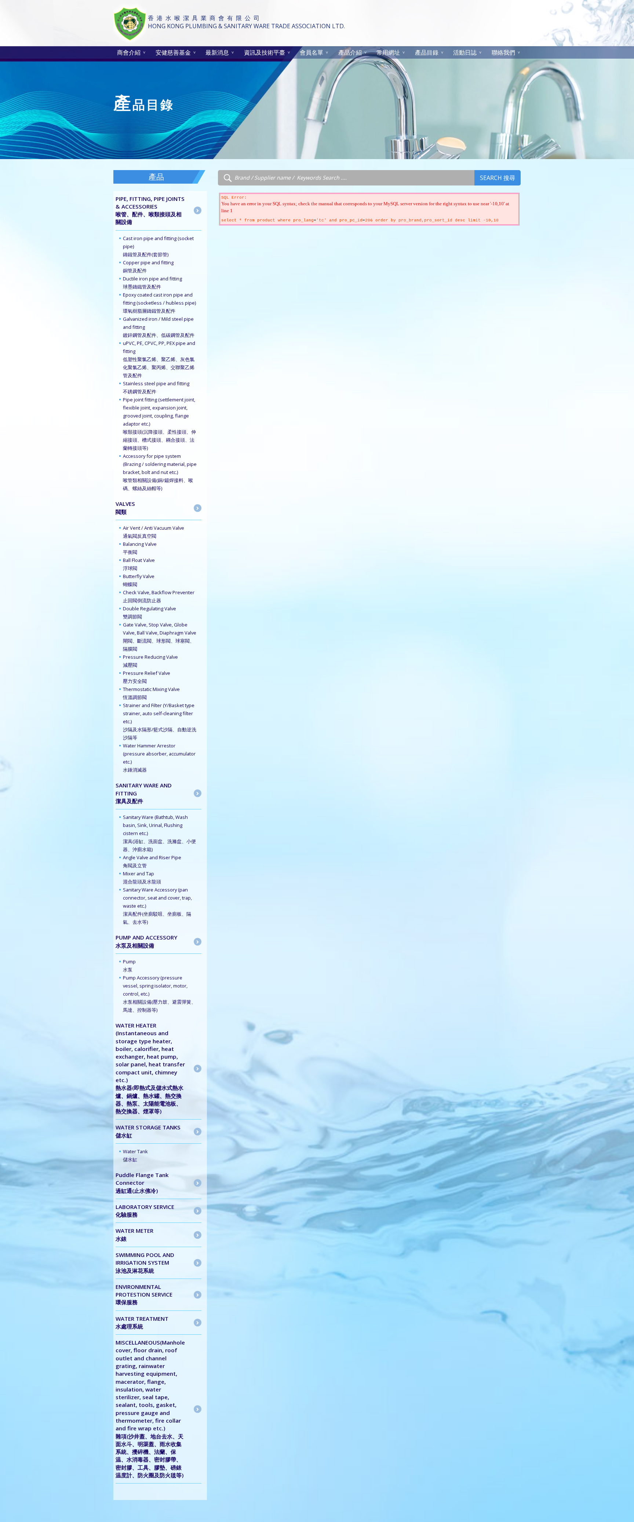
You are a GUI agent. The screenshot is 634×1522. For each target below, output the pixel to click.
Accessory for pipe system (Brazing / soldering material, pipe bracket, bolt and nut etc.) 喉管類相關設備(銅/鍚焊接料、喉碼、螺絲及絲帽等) (160, 472)
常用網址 (388, 52)
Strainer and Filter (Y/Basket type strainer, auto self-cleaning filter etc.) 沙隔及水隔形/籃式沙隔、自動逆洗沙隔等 (159, 721)
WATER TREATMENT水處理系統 (142, 1322)
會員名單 (311, 52)
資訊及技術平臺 (264, 52)
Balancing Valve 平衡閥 (140, 548)
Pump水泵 (129, 965)
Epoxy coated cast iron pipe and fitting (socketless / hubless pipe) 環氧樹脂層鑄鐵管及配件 (159, 302)
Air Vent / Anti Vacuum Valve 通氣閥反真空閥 (153, 532)
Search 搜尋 (497, 178)
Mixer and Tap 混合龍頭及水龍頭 (142, 877)
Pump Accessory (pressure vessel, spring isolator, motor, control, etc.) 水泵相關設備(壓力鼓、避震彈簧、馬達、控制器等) (159, 993)
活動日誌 (465, 52)
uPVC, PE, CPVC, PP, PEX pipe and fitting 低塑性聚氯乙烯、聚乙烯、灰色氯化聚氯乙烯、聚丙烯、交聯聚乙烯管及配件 (159, 359)
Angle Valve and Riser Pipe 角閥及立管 (152, 861)
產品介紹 (350, 52)
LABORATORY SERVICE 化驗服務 (145, 1210)
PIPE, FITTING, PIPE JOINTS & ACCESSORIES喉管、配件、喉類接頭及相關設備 (150, 210)
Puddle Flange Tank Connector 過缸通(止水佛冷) (142, 1182)
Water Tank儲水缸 (135, 1155)
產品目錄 (426, 52)
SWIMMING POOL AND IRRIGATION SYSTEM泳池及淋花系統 (145, 1262)
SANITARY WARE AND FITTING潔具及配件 (144, 793)
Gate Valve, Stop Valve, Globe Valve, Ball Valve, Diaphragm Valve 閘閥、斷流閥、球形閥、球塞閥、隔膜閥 (159, 636)
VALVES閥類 (125, 507)
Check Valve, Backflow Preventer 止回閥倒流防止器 (158, 596)
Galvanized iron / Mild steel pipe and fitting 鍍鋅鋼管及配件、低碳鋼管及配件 (158, 327)
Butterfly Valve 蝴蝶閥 (138, 580)
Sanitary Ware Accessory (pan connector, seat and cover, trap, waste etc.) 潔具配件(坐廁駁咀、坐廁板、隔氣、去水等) (157, 905)
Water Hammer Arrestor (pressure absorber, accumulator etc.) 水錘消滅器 (159, 757)
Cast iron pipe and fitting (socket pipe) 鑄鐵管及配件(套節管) (158, 246)
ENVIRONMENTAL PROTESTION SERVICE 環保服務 (144, 1294)
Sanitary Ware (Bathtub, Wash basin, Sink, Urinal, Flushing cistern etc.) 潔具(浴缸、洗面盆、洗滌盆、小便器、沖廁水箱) (159, 833)
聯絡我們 (503, 52)
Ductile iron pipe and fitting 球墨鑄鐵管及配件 (152, 282)
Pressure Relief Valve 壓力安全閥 (146, 677)
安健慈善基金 (173, 52)
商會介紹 (129, 52)
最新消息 (217, 52)
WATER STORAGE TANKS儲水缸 (148, 1131)
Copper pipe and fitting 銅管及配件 (148, 266)
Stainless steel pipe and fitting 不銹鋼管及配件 (156, 387)
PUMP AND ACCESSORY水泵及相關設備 (146, 941)
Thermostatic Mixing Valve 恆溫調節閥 (151, 693)
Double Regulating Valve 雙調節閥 (149, 612)
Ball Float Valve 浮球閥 (139, 564)
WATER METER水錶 (134, 1234)
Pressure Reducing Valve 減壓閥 (150, 661)
